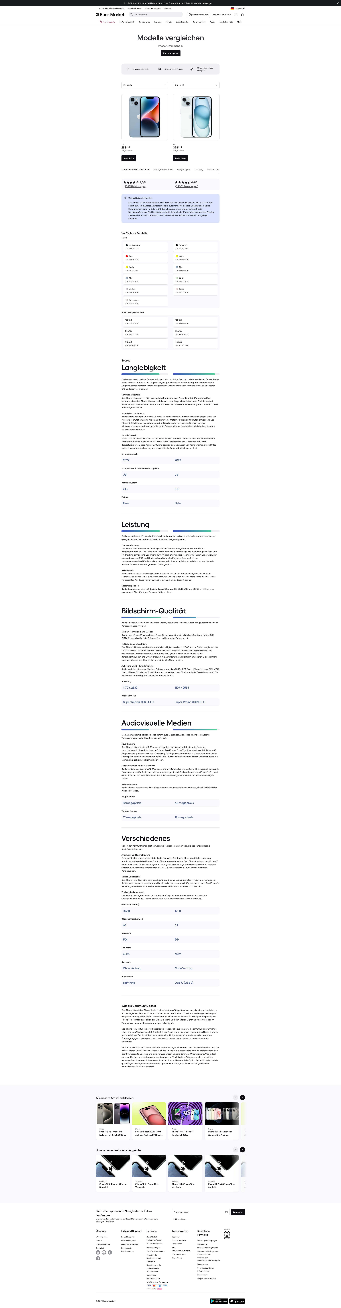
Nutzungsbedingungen (207, 1240)
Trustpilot (100, 1248)
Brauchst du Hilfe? (222, 14)
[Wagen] (242, 14)
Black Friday (177, 1258)
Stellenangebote (103, 1244)
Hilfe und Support (128, 1240)
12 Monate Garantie (155, 1244)
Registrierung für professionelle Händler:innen (154, 1268)
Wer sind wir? (101, 1237)
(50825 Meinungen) (135, 186)
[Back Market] (110, 14)
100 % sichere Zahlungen (157, 1282)
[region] (170, 1121)
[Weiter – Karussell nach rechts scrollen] (242, 1097)
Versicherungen (153, 1247)
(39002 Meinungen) (186, 186)
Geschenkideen (179, 1254)
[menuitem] (144, 22)
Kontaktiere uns (128, 1237)
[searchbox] (158, 14)
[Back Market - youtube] (104, 1252)
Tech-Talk (176, 1237)
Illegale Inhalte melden (206, 1278)
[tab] (135, 169)
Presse (99, 1240)
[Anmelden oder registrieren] (236, 14)
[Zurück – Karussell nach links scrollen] (235, 1097)
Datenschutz (202, 1264)
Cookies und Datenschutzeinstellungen (208, 1259)
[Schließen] (338, 3)
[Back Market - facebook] (110, 1252)
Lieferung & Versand (130, 1244)
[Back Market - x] (98, 1258)
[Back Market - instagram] (98, 1252)
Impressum (202, 1275)
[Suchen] (131, 14)
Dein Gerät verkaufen (156, 1251)
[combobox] (144, 85)
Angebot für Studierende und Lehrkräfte (154, 1258)
